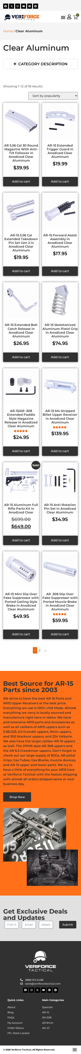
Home (8, 31)
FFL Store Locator (18, 1033)
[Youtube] (23, 6)
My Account (14, 1022)
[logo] (21, 17)
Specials (47, 1007)
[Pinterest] (29, 6)
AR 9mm (47, 1022)
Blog (10, 1012)
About (11, 1007)
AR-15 (45, 1012)
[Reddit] (35, 6)
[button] (74, 1049)
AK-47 (46, 1028)
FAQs (10, 1017)
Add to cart (21, 181)
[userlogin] (69, 16)
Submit (68, 924)
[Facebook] (5, 6)
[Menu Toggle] (63, 17)
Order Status (15, 1028)
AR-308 (46, 1017)
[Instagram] (17, 6)
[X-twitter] (11, 6)
